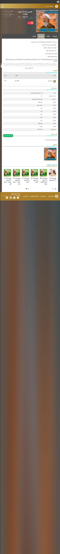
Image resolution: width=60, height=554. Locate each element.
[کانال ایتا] (10, 198)
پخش (29, 23)
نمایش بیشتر (28, 68)
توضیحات (54, 36)
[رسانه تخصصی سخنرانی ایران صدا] (18, 198)
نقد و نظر (54, 134)
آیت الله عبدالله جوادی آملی (7, 11)
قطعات (48, 36)
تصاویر (34, 36)
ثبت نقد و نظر (7, 136)
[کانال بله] (7, 198)
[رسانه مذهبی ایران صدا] (14, 198)
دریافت (16, 81)
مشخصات (41, 36)
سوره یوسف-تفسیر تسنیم (7, 15)
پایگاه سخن (48, 6)
